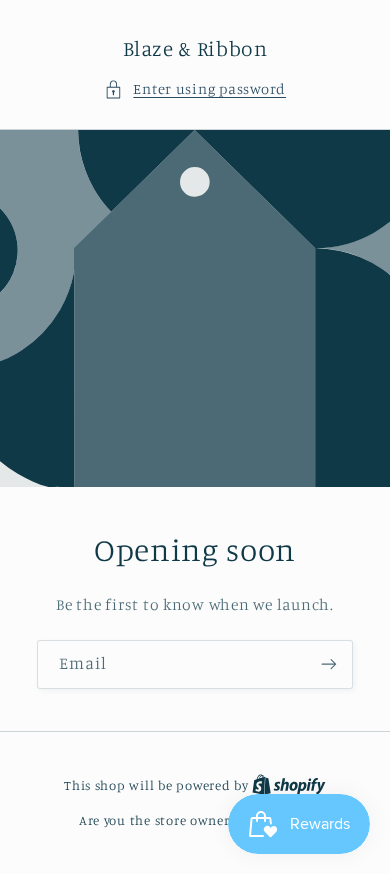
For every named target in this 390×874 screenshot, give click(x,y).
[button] (195, 89)
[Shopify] (289, 785)
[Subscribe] (329, 663)
